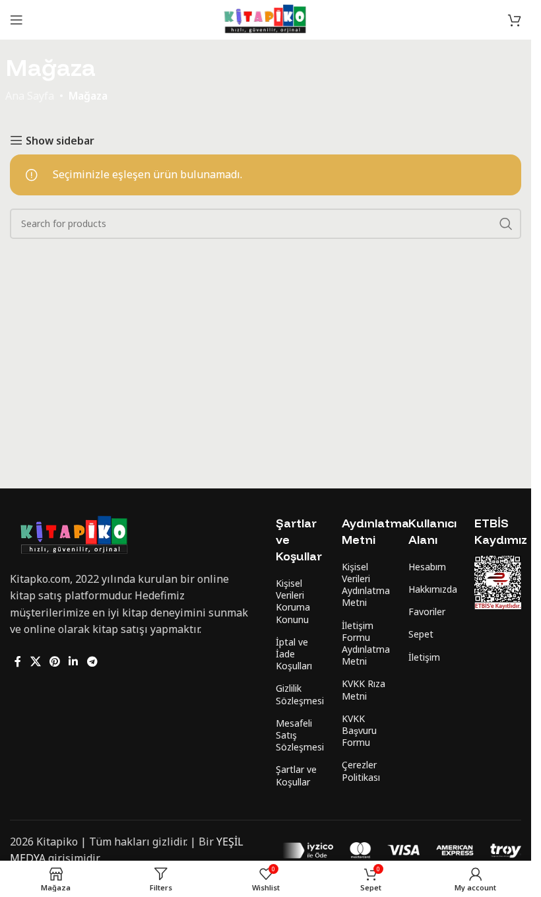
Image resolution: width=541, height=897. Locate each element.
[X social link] (35, 661)
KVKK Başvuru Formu (359, 730)
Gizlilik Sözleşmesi (299, 694)
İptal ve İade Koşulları (294, 654)
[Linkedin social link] (73, 661)
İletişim (424, 657)
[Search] (506, 224)
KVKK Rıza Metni (363, 689)
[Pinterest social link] (54, 661)
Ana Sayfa (29, 95)
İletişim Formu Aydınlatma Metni (365, 643)
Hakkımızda (431, 589)
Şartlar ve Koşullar (296, 775)
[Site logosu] (265, 18)
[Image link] (74, 534)
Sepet (420, 634)
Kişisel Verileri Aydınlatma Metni (365, 584)
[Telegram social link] (92, 661)
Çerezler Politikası (361, 770)
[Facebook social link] (18, 661)
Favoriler (426, 611)
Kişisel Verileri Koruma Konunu (293, 601)
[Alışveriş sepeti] (514, 20)
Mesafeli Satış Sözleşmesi (299, 735)
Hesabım (427, 566)
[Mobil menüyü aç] (16, 20)
